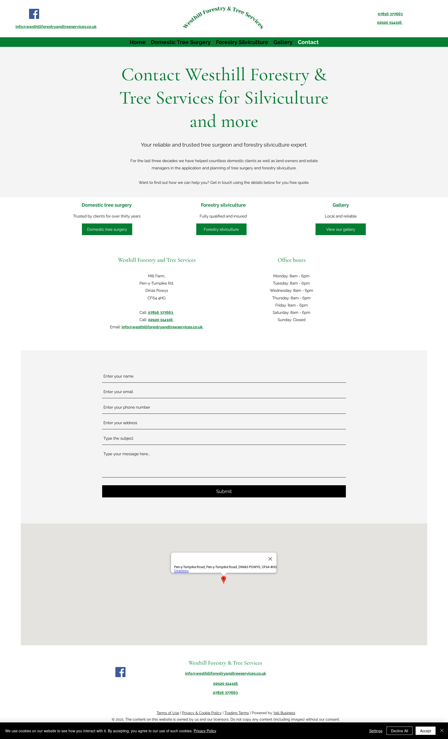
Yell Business (284, 713)
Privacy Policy (205, 730)
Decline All (399, 730)
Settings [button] (375, 730)
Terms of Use (168, 713)
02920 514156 (161, 319)
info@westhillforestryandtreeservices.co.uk (163, 327)
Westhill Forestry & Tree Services (225, 663)
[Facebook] (34, 14)
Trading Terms (237, 713)
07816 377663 (161, 312)
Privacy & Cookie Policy (202, 713)
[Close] (442, 731)
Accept (425, 730)
